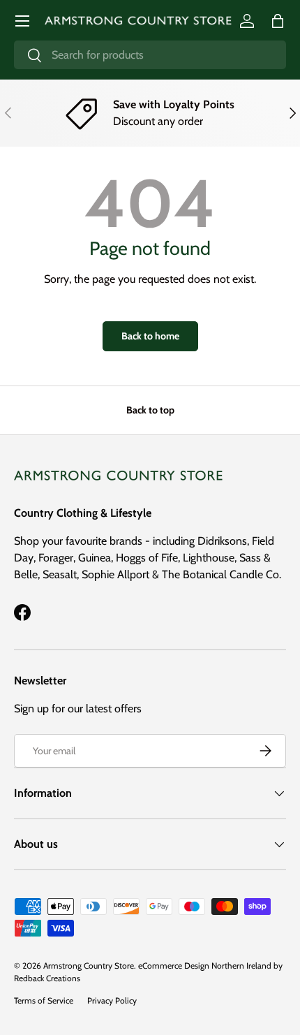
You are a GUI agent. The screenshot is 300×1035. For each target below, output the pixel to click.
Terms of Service (43, 1000)
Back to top (150, 410)
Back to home (150, 336)
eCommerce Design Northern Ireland (204, 965)
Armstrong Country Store (88, 965)
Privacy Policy (112, 1000)
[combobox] (150, 55)
